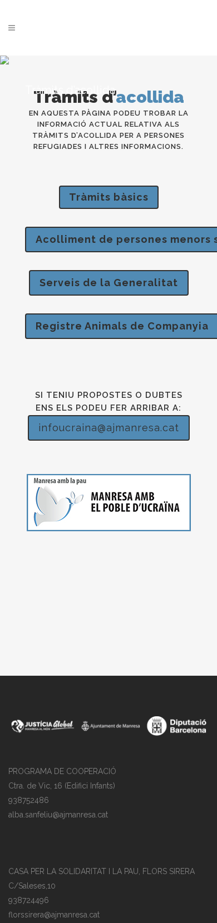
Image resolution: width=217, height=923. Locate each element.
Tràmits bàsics (109, 197)
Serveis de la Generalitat (109, 282)
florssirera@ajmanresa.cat (54, 914)
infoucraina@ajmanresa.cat (108, 427)
